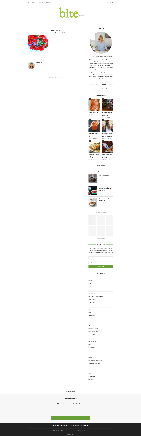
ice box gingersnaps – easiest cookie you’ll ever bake (107, 156)
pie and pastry (91, 354)
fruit (89, 325)
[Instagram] (103, 89)
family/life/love (91, 315)
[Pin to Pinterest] (63, 57)
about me (34, 2)
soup (89, 373)
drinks (89, 309)
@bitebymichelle (101, 238)
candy (89, 286)
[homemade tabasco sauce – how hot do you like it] (94, 126)
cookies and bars (92, 299)
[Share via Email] (64, 57)
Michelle (54, 32)
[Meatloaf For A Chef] (94, 105)
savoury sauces (92, 370)
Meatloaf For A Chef (93, 112)
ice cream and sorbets (93, 331)
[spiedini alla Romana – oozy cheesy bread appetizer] (94, 147)
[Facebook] (96, 89)
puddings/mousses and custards (95, 360)
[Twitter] (107, 2)
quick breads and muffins (94, 363)
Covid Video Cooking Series (94, 305)
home (29, 2)
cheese (90, 289)
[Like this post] (58, 57)
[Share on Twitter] (61, 57)
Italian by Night (91, 334)
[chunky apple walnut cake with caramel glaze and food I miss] (107, 126)
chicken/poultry (92, 293)
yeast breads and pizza (93, 382)
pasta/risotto (91, 350)
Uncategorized (91, 376)
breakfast (90, 280)
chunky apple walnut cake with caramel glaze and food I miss (107, 135)
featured (90, 318)
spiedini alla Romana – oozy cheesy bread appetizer (94, 156)
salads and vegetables (93, 366)
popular (90, 357)
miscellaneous (91, 347)
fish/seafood (91, 322)
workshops (49, 2)
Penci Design (86, 430)
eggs (89, 312)
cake (89, 283)
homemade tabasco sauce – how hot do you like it (94, 135)
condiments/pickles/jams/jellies (95, 296)
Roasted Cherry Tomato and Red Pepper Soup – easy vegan (106, 188)
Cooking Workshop (92, 302)
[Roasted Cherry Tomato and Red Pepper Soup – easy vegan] (92, 190)
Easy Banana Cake (104, 175)
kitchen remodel (92, 341)
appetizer (90, 277)
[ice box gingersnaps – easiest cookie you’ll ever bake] (107, 147)
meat (89, 344)
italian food (91, 338)
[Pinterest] (110, 2)
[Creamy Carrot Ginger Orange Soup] (92, 202)
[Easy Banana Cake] (92, 178)
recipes (41, 2)
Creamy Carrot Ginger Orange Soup (105, 199)
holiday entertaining (93, 328)
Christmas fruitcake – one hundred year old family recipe (107, 114)
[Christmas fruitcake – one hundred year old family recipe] (107, 105)
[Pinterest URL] (92, 220)
